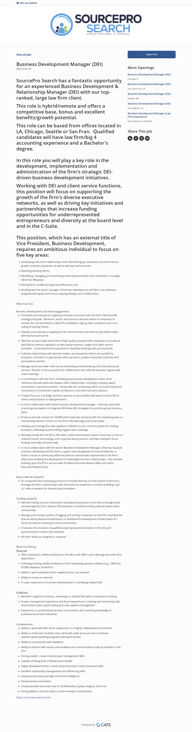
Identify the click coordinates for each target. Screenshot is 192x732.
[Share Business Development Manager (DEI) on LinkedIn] (130, 139)
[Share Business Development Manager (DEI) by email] (147, 139)
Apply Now (151, 54)
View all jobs (23, 54)
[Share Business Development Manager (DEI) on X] (141, 139)
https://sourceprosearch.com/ (33, 697)
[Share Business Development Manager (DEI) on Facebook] (136, 139)
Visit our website (28, 3)
